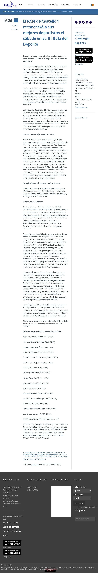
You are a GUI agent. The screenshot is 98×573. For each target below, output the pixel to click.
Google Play (79, 64)
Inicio (5, 12)
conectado (34, 465)
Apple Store (79, 55)
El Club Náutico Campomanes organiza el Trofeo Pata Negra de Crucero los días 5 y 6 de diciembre (44, 452)
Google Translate (90, 507)
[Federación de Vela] (16, 4)
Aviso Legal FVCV (9, 516)
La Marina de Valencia (10, 501)
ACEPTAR (50, 571)
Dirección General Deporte (12, 487)
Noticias (10, 12)
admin (16, 26)
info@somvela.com (81, 107)
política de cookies (51, 569)
